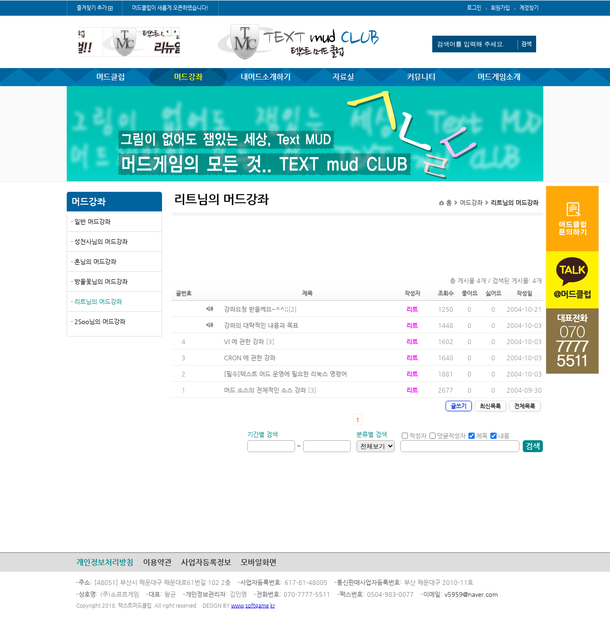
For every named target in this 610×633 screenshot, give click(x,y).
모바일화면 (258, 562)
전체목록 (524, 406)
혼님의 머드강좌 (95, 261)
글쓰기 (459, 406)
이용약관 (157, 562)
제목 (482, 435)
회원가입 (500, 8)
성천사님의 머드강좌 (101, 241)
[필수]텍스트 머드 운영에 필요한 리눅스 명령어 (285, 373)
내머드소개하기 (266, 76)
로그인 (474, 8)
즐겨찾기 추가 (92, 8)
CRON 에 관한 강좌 (249, 357)
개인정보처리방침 (104, 562)
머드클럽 (110, 76)
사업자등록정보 (206, 562)
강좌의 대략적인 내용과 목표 (261, 325)
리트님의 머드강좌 (98, 301)
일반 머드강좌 (92, 221)
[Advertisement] (114, 412)
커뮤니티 (421, 76)
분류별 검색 (371, 434)
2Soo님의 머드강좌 (99, 321)
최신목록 (490, 406)
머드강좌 (188, 76)
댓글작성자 (451, 435)
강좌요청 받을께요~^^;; (256, 309)
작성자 (418, 435)
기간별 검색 (262, 434)
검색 (533, 446)
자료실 (343, 76)
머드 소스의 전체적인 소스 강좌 (265, 390)
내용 (503, 435)
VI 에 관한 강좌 (244, 341)
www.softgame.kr (253, 606)
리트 (412, 309)
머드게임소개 (499, 76)
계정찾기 (529, 8)
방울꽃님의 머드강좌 (101, 281)
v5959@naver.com (471, 594)
